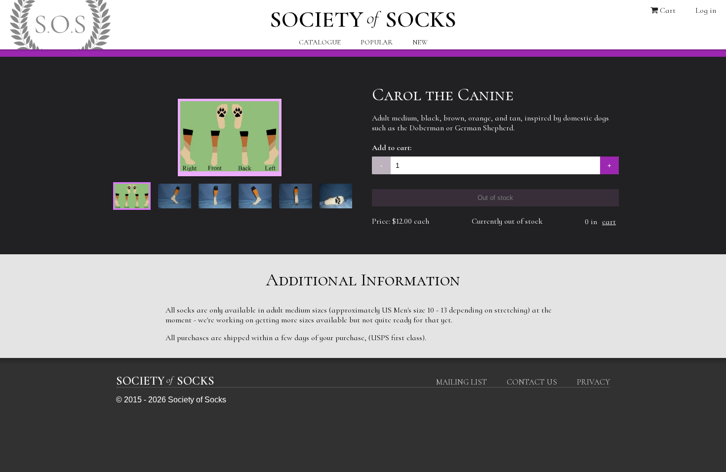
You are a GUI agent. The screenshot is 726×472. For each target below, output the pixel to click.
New (420, 42)
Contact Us (532, 382)
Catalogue (320, 42)
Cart (667, 10)
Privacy (593, 382)
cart (609, 222)
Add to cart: (391, 148)
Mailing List (461, 382)
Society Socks (363, 17)
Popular (377, 42)
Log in (705, 10)
